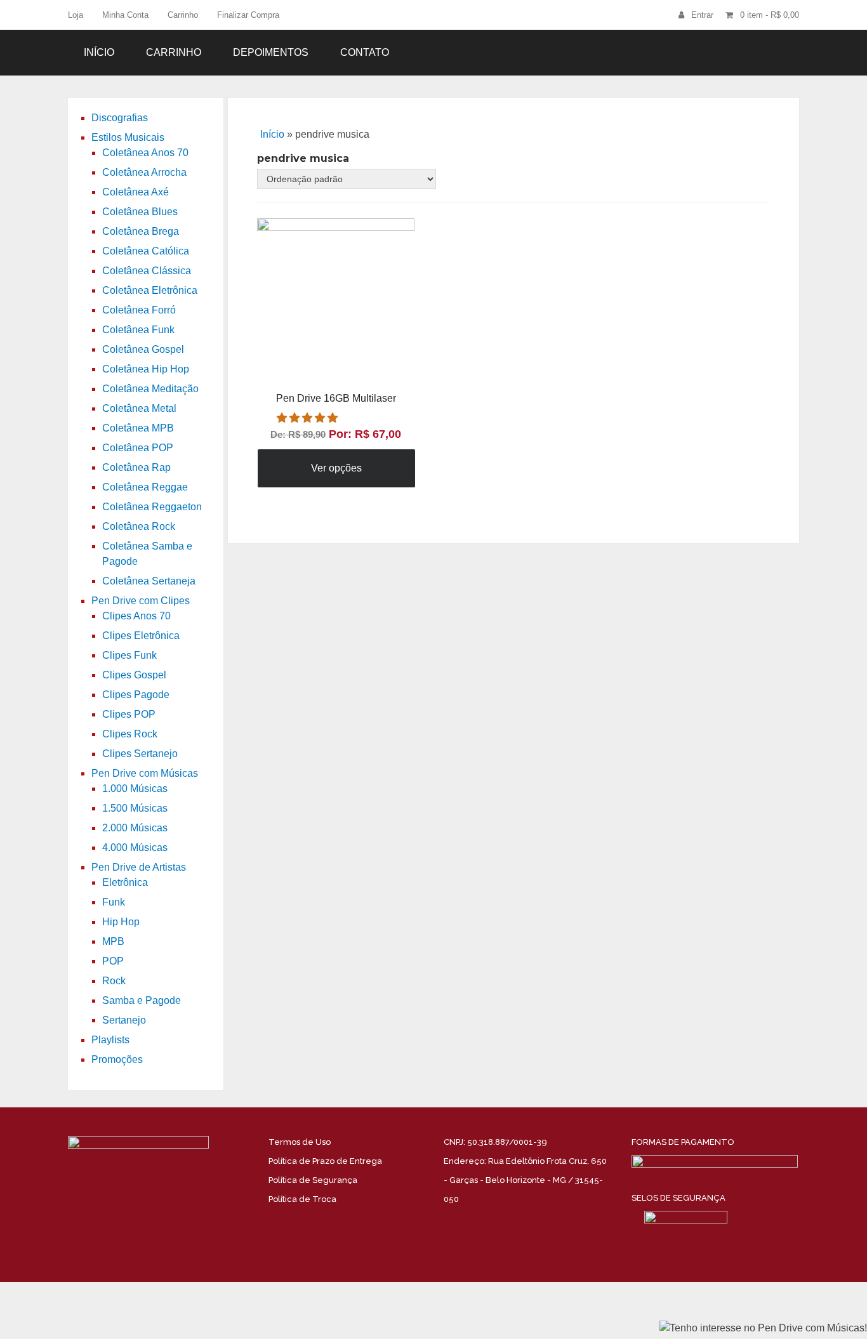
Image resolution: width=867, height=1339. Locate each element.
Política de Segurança (312, 1180)
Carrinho (183, 15)
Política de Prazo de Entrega (325, 1161)
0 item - (769, 15)
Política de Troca (302, 1199)
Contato (364, 52)
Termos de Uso (299, 1142)
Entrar (702, 15)
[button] (308, 417)
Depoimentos (270, 52)
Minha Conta (125, 15)
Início (99, 52)
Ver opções (336, 468)
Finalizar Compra (248, 15)
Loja (75, 15)
